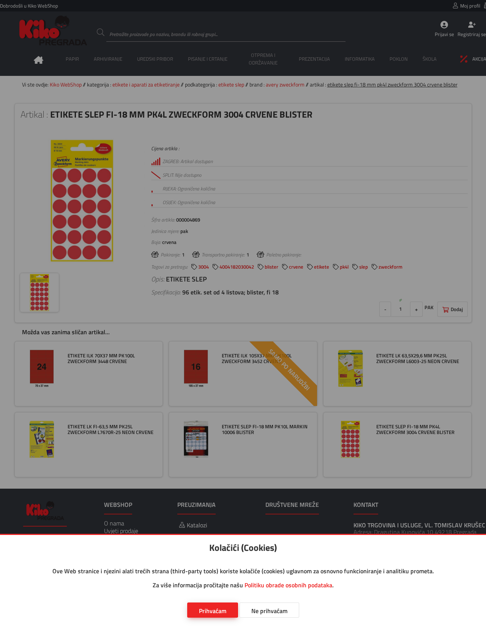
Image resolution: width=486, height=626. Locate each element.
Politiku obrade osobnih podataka (288, 585)
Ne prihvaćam (269, 610)
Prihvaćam (212, 610)
